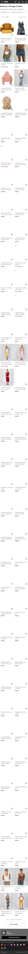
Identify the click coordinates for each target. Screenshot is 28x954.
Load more (14, 924)
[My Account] (19, 2)
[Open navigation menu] (2, 2)
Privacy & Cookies (20, 952)
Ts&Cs (26, 952)
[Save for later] (12, 35)
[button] (2, 945)
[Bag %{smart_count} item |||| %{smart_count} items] (26, 2)
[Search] (15, 2)
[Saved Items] (22, 2)
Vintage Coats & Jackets (17, 12)
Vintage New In (5, 12)
